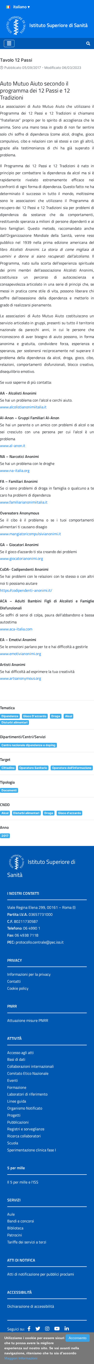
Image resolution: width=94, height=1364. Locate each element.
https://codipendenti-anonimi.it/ (26, 590)
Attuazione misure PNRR (27, 1020)
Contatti (14, 981)
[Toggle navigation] (9, 43)
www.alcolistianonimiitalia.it (23, 407)
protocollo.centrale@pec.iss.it (40, 942)
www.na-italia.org (14, 470)
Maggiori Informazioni (20, 1358)
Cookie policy (17, 988)
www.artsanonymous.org (20, 678)
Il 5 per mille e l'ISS (22, 1182)
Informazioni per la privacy (29, 974)
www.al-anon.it (12, 445)
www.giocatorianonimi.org (21, 558)
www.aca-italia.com (16, 629)
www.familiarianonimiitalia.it (23, 502)
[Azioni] (8, 7)
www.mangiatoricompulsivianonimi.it (30, 534)
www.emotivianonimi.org (20, 654)
